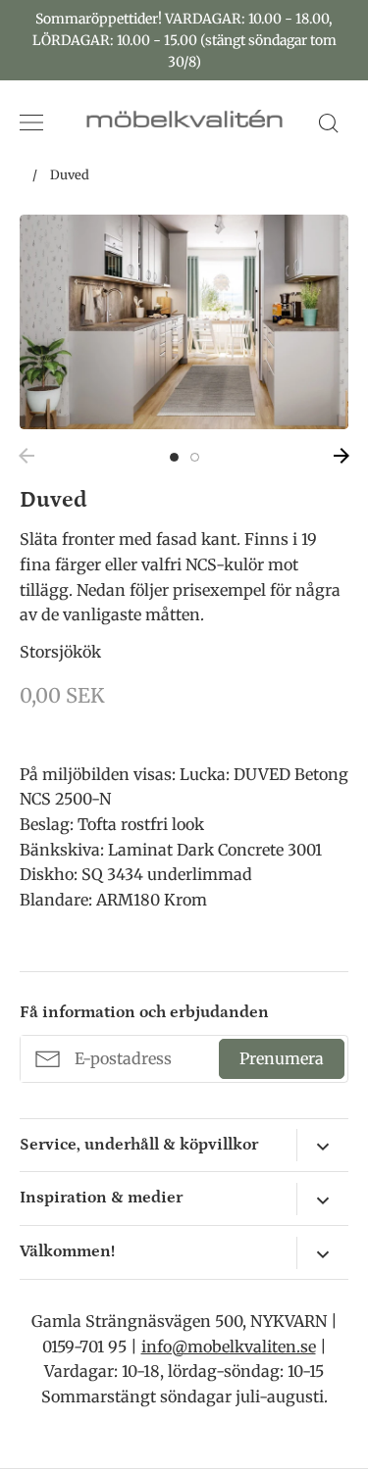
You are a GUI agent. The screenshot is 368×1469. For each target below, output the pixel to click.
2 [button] (194, 457)
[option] (184, 322)
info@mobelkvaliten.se (228, 1346)
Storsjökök (60, 651)
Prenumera (281, 1058)
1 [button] (174, 457)
